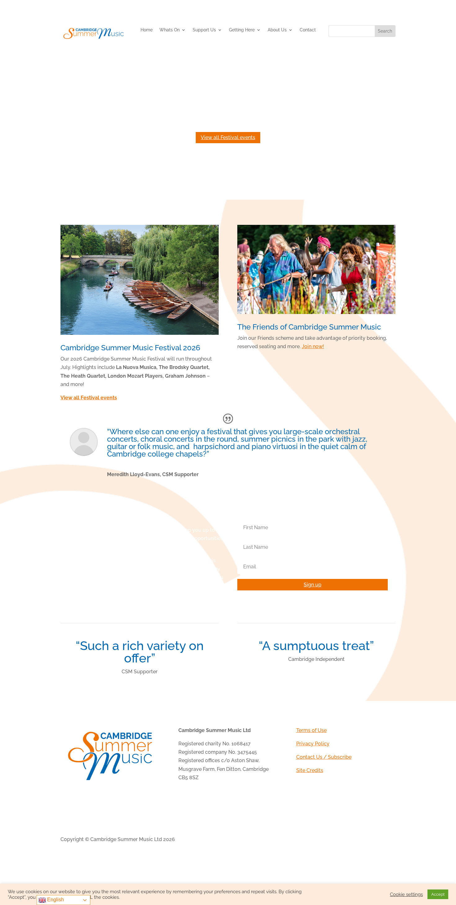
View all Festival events (228, 137)
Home (147, 30)
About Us (277, 30)
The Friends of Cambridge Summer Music (309, 326)
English (55, 899)
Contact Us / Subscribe (323, 757)
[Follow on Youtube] (391, 840)
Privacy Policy (312, 744)
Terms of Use (311, 730)
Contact (308, 30)
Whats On (169, 30)
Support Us (204, 30)
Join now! (313, 346)
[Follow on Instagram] (378, 840)
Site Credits (309, 770)
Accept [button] (438, 894)
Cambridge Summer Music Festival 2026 (130, 347)
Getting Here (242, 30)
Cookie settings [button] (406, 894)
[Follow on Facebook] (353, 840)
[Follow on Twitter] (366, 840)
